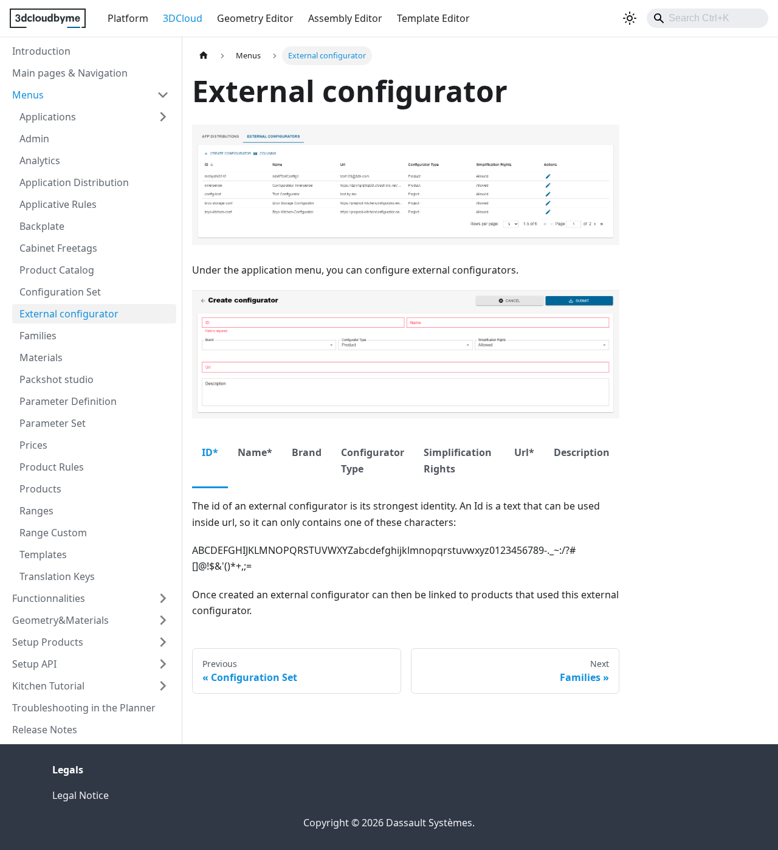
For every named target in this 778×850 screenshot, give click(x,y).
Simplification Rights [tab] (458, 460)
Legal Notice (80, 795)
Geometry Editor (255, 18)
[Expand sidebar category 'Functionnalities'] (163, 598)
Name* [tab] (255, 452)
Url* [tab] (524, 452)
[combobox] (707, 18)
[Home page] (203, 55)
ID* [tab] (210, 452)
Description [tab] (582, 452)
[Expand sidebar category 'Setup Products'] (163, 642)
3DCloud (182, 18)
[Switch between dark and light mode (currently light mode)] (629, 18)
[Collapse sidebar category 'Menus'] (163, 95)
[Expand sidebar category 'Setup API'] (163, 664)
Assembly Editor (345, 18)
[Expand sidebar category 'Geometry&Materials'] (163, 620)
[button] (94, 116)
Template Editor (433, 18)
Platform (128, 18)
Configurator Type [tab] (372, 460)
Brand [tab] (307, 452)
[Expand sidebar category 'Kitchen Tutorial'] (163, 686)
